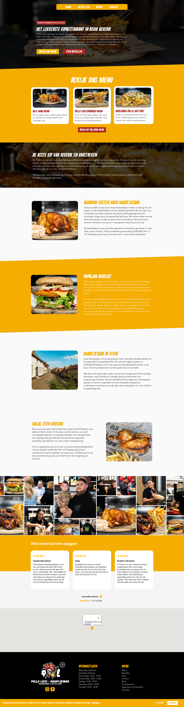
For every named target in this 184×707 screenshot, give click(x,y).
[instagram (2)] (47, 689)
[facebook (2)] (53, 689)
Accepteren (172, 703)
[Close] (180, 703)
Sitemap (125, 690)
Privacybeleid (96, 703)
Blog (124, 681)
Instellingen (160, 703)
